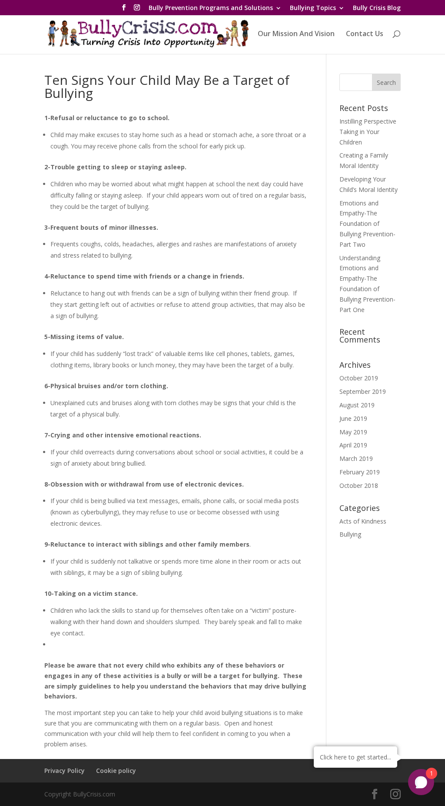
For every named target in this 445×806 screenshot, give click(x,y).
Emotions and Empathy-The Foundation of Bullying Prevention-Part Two (367, 224)
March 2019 (356, 458)
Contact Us (364, 34)
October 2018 (358, 485)
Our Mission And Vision (296, 34)
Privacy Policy (64, 770)
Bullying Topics (313, 8)
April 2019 (353, 445)
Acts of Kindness (362, 521)
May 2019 (353, 432)
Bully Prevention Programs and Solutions (211, 8)
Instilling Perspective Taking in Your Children (367, 131)
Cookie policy (116, 770)
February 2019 (359, 472)
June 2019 (353, 418)
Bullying (350, 534)
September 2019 (362, 391)
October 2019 (358, 378)
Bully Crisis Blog (377, 8)
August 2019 (357, 405)
